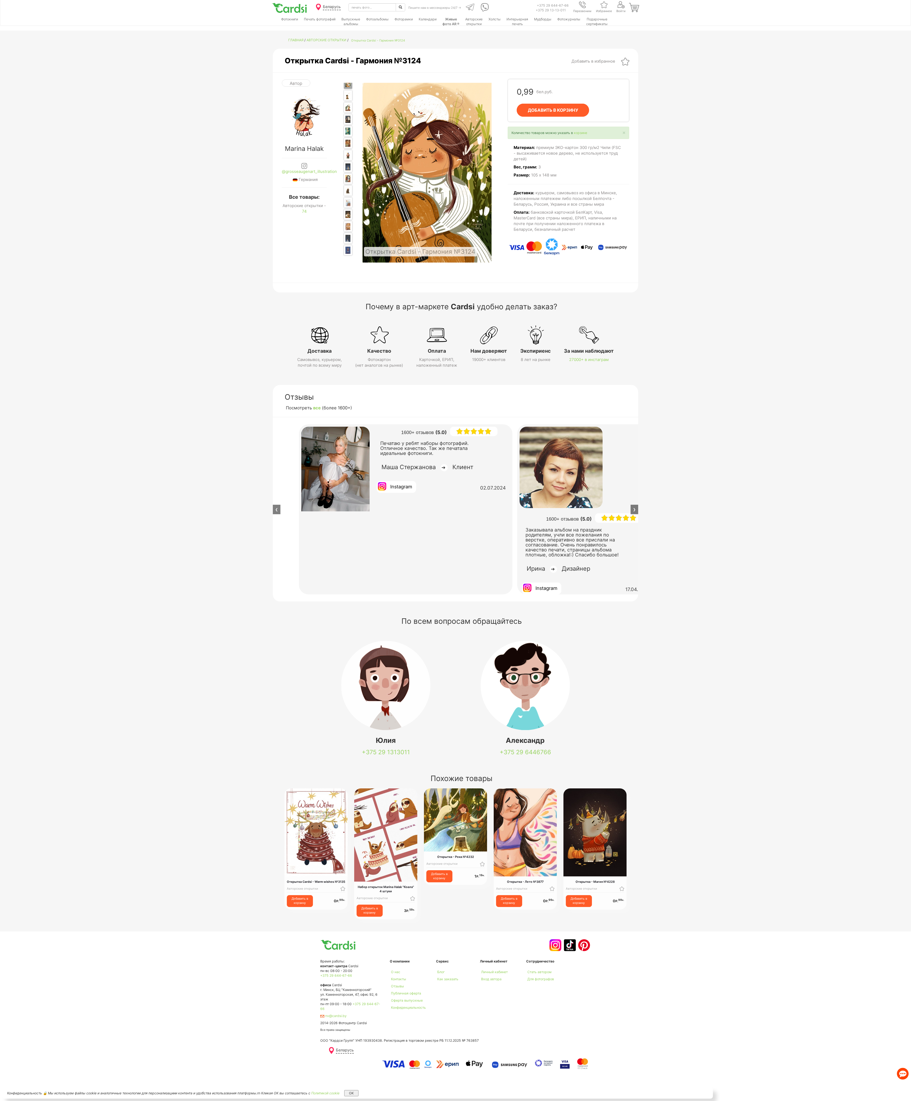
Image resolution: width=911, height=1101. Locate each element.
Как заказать (447, 979)
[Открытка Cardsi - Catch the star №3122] (348, 131)
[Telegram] (469, 7)
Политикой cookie (325, 1093)
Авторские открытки (326, 40)
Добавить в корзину (300, 901)
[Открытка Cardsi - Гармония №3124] (348, 84)
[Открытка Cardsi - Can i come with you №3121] (348, 119)
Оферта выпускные (407, 1000)
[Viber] (484, 7)
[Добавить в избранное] (625, 61)
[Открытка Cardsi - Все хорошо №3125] (348, 155)
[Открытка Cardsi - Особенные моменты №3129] (348, 203)
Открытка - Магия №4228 (595, 882)
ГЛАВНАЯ (295, 40)
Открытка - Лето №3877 (525, 882)
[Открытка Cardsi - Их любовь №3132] (348, 238)
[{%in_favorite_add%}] (342, 888)
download (443, 986)
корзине (580, 133)
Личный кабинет (494, 972)
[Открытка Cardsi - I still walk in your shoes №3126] (348, 167)
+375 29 (386, 752)
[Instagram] (554, 945)
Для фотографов (540, 979)
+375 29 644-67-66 (553, 5)
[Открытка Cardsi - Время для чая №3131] (348, 226)
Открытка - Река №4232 (455, 857)
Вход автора (491, 979)
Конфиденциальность (408, 1007)
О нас (395, 972)
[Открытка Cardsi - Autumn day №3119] (348, 95)
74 (304, 211)
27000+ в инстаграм (589, 359)
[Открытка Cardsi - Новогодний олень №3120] (348, 107)
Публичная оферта (406, 993)
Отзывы (397, 986)
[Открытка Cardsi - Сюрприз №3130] (348, 214)
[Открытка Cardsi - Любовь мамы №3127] (348, 179)
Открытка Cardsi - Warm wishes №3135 (316, 882)
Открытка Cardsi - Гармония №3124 (378, 40)
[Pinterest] (583, 945)
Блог (441, 972)
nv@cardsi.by (335, 1016)
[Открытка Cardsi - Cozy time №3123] (348, 143)
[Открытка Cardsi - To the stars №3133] (348, 250)
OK (351, 1093)
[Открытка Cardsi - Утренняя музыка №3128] (348, 190)
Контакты (398, 979)
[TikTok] (569, 945)
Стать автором (539, 972)
